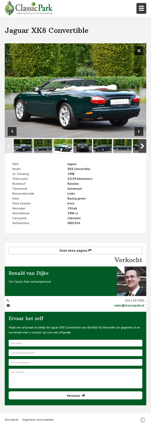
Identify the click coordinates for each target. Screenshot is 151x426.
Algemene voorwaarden (38, 419)
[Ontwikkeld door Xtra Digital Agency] (142, 420)
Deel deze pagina (74, 250)
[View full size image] (138, 50)
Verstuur (74, 395)
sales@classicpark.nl (129, 305)
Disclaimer (11, 419)
